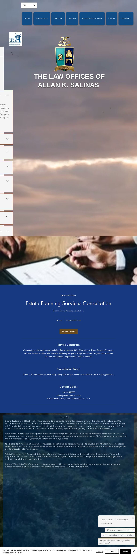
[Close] (133, 551)
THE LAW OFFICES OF (69, 76)
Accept (125, 551)
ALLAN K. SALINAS (69, 85)
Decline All (112, 551)
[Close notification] (133, 518)
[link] (69, 331)
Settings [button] (99, 551)
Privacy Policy (16, 552)
